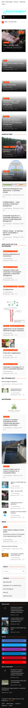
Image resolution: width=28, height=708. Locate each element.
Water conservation (9, 85)
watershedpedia (21, 47)
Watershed (22, 1)
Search (3, 4)
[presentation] (22, 22)
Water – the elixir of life (17, 491)
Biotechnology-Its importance (9, 381)
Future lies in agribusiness (12, 353)
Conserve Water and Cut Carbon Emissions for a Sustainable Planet (11, 471)
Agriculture (19, 40)
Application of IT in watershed (10, 251)
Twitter (5, 7)
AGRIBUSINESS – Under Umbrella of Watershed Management (11, 102)
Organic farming (8, 174)
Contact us (16, 1)
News (5, 60)
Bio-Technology (7, 589)
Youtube (10, 7)
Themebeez (11, 700)
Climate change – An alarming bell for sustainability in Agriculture (13, 232)
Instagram (7, 7)
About (3, 1)
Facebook (2, 7)
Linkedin (12, 7)
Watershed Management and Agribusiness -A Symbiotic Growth (12, 190)
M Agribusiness (8, 289)
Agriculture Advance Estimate (9, 546)
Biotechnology (9, 1)
